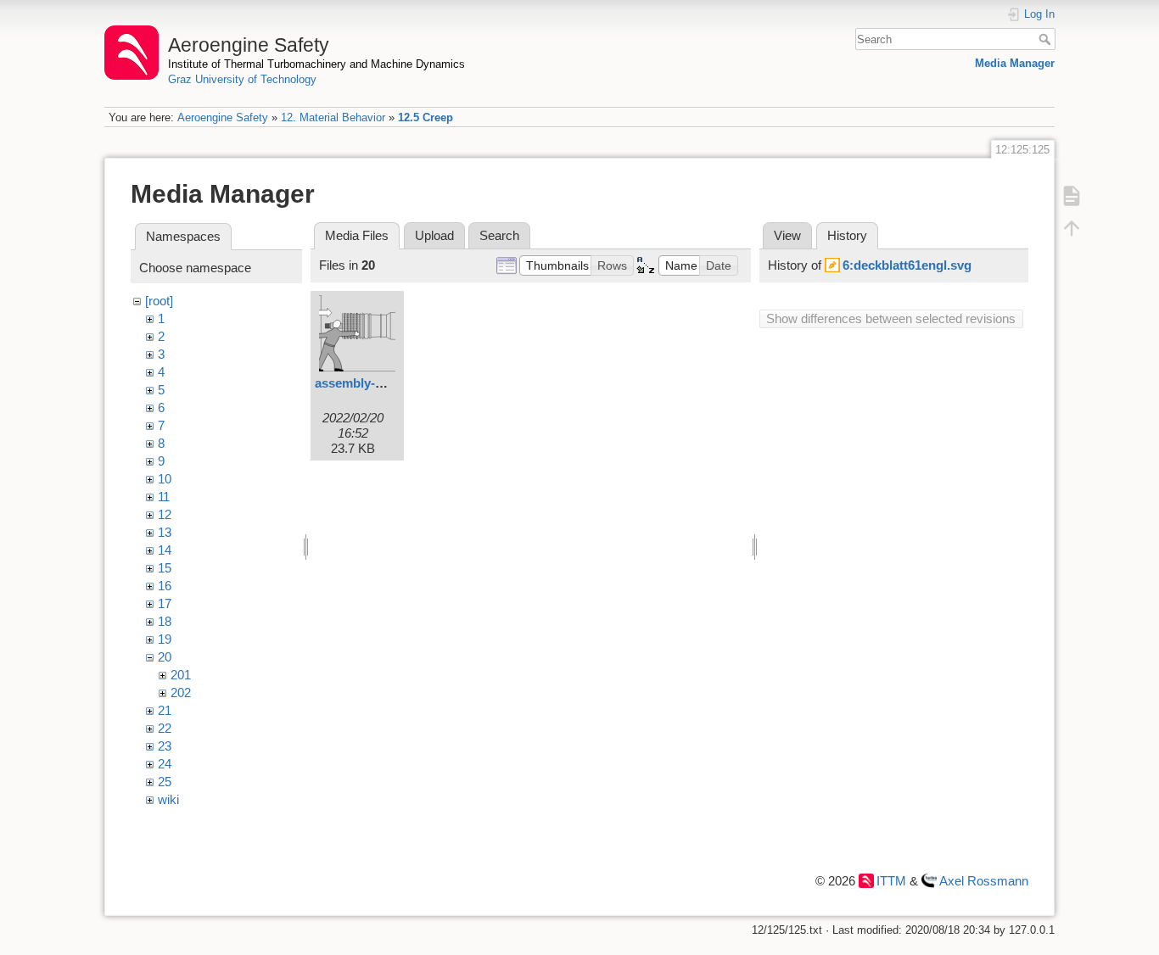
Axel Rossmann (983, 881)
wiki (168, 799)
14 (164, 550)
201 (181, 674)
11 (164, 496)
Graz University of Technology (242, 79)
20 (164, 657)
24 (164, 764)
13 (164, 532)
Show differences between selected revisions (891, 318)
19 (164, 639)
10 (164, 479)
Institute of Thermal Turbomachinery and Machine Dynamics (316, 64)
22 (164, 728)
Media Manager (1015, 63)
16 (164, 585)
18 (164, 621)
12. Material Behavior (333, 117)
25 (164, 781)
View (787, 235)
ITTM (891, 881)
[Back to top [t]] (1071, 227)
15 (164, 568)
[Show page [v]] (1071, 195)
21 (164, 710)
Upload (434, 235)
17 (164, 603)
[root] (159, 300)
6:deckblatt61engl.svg (907, 265)
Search (1047, 39)
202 (181, 692)
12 (164, 514)
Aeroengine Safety (222, 117)
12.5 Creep (425, 117)
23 (164, 746)
